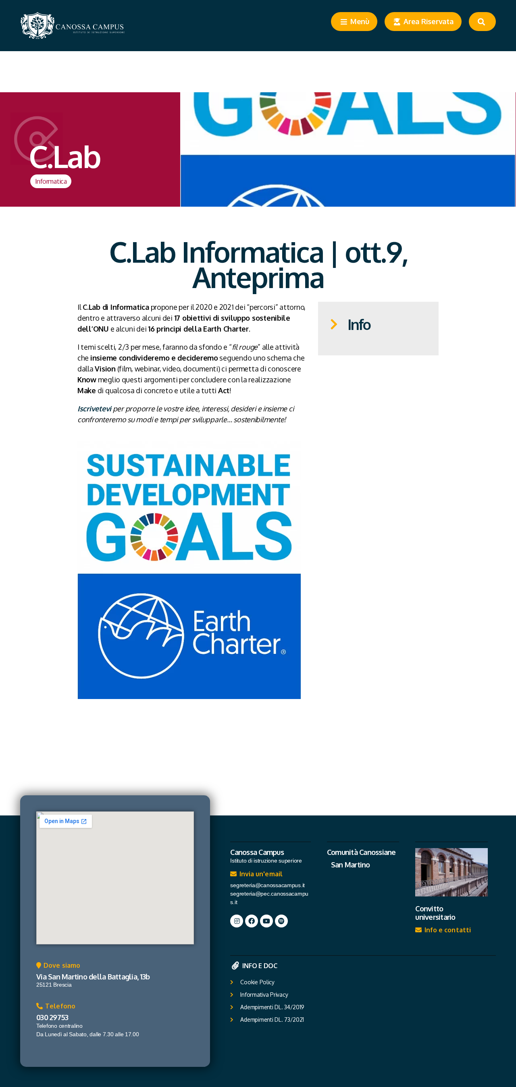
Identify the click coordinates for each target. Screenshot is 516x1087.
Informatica (51, 181)
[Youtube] (266, 921)
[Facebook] (251, 921)
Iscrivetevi (94, 408)
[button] (58, 967)
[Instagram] (236, 921)
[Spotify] (281, 921)
